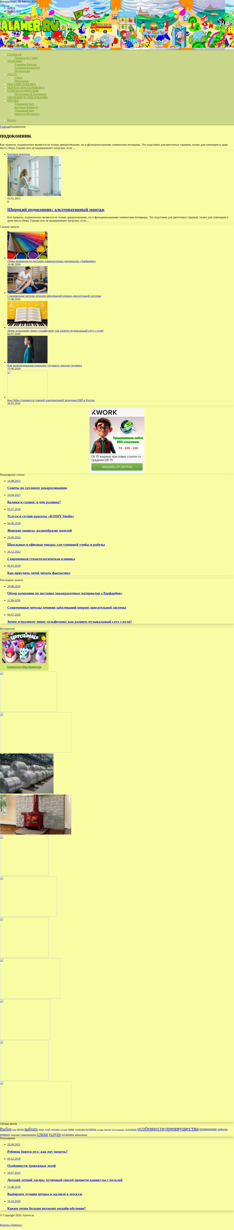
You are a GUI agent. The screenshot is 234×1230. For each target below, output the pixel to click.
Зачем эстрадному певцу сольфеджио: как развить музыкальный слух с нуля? (55, 330)
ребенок (223, 1129)
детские (55, 1129)
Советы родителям (23, 90)
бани (14, 1130)
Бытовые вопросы (26, 107)
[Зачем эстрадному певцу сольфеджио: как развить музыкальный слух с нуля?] (27, 327)
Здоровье (14, 61)
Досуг (12, 74)
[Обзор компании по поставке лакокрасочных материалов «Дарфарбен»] (27, 257)
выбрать (31, 1129)
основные (131, 1129)
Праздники (22, 81)
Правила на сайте (26, 57)
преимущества (182, 1128)
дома (71, 1129)
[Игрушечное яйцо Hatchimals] (24, 669)
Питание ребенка (21, 84)
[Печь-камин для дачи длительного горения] (35, 833)
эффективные (81, 1135)
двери (41, 1129)
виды (20, 1129)
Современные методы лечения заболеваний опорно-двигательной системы (54, 295)
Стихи (19, 77)
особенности (151, 1128)
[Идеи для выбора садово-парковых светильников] (28, 710)
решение (15, 1134)
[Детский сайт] (29, 35)
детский (63, 1130)
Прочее (13, 100)
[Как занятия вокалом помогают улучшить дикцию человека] (27, 362)
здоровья (80, 1129)
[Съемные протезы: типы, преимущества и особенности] (30, 997)
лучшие (100, 1130)
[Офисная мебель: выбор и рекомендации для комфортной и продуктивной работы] (25, 1038)
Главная (5, 126)
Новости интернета (27, 113)
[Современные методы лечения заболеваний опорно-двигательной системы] (27, 292)
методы (107, 1129)
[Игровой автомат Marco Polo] (24, 956)
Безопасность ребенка (26, 87)
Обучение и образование (27, 97)
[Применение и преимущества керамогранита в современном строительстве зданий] (35, 1120)
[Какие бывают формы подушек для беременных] (24, 1079)
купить (91, 1129)
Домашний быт (24, 104)
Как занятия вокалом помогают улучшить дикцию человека (44, 365)
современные (28, 1134)
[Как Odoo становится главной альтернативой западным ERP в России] (27, 396)
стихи (42, 1134)
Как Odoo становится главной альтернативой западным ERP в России (51, 400)
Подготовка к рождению (30, 94)
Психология (22, 71)
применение (208, 1129)
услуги (55, 1134)
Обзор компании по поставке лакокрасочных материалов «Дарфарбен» (51, 261)
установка (67, 1134)
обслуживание (118, 1130)
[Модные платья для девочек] (24, 874)
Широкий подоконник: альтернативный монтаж (55, 209)
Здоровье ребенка (26, 64)
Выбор (6, 1129)
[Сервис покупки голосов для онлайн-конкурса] (28, 915)
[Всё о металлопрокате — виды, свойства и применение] (27, 792)
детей (47, 1129)
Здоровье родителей (27, 67)
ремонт (5, 1134)
